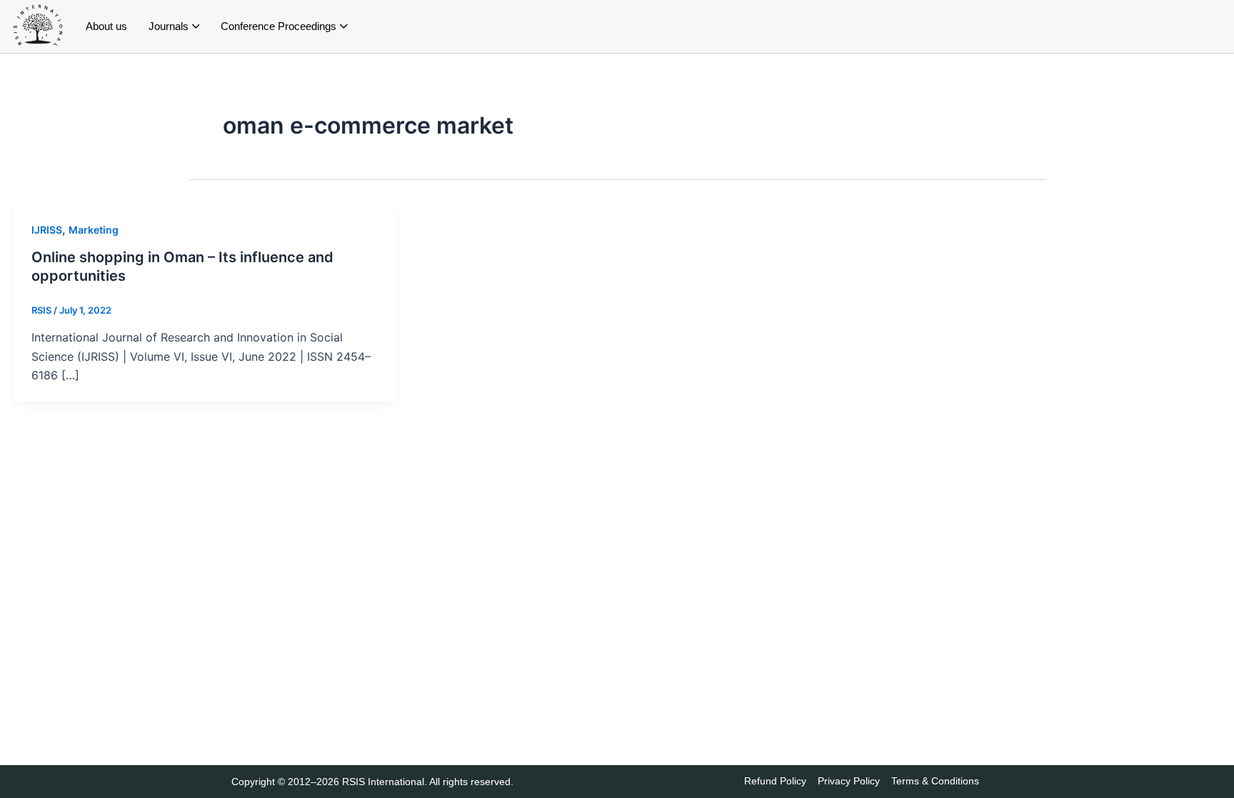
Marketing (94, 230)
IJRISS (46, 230)
